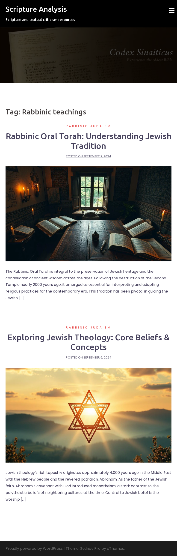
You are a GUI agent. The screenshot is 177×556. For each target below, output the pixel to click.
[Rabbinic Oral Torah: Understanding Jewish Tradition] (88, 213)
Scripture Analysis (36, 9)
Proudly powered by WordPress (34, 548)
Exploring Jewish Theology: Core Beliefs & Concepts (88, 342)
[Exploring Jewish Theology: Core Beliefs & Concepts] (88, 415)
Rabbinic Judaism (88, 126)
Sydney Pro (90, 548)
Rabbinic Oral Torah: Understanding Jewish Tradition (88, 140)
